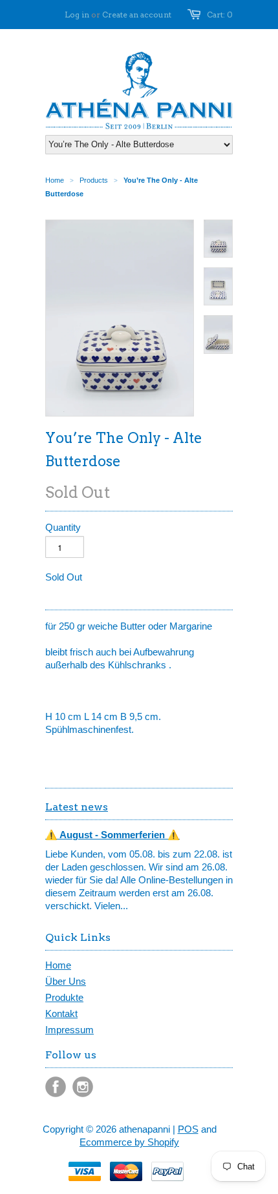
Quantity (63, 527)
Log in (77, 14)
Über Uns (65, 981)
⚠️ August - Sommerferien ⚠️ (112, 834)
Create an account (136, 14)
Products (94, 180)
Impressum (69, 1029)
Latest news (76, 807)
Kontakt (61, 1013)
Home (58, 965)
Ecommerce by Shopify (129, 1142)
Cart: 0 (220, 14)
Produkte (64, 997)
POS (188, 1129)
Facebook (55, 1086)
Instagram (82, 1086)
